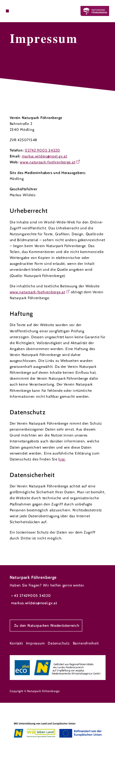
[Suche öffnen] (16, 10)
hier (61, 459)
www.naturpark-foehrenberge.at (47, 162)
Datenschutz (59, 643)
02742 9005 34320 (42, 150)
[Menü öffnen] (7, 10)
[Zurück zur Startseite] (94, 11)
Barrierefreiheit (86, 643)
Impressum (35, 643)
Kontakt (16, 643)
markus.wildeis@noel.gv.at (44, 156)
